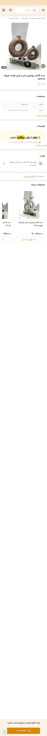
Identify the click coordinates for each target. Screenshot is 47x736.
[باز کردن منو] (43, 10)
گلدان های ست (13, 18)
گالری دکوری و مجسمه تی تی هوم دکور (33, 18)
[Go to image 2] (2, 67)
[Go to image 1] (5, 67)
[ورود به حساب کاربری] (10, 10)
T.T (39, 84)
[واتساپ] (4, 731)
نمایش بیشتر (42, 115)
